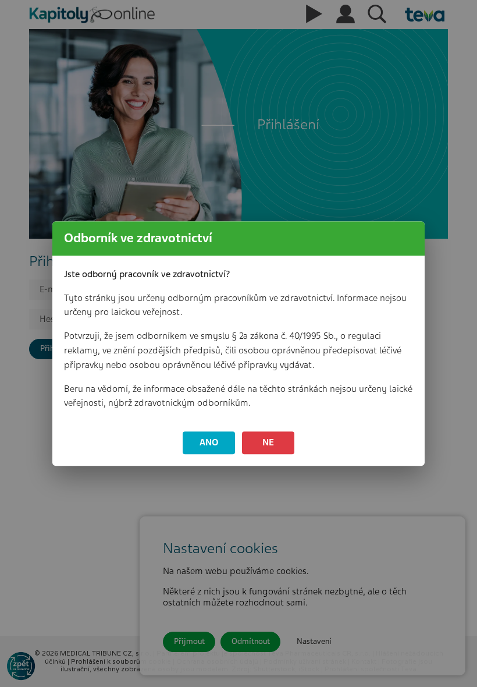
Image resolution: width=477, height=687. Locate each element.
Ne (268, 442)
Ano (209, 442)
